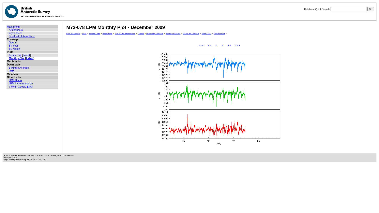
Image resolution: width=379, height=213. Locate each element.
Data (11, 70)
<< (210, 45)
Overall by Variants (154, 34)
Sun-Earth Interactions (22, 36)
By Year (13, 45)
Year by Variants (173, 34)
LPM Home (15, 80)
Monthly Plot (16, 58)
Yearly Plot (15, 55)
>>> (237, 45)
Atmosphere (16, 29)
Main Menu (13, 26)
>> (229, 45)
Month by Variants (191, 34)
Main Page (107, 34)
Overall (13, 42)
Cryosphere (15, 33)
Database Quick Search (317, 9)
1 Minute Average (19, 67)
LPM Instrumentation (21, 83)
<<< (201, 45)
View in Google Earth (21, 86)
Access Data (94, 34)
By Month (14, 48)
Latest (26, 55)
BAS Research (73, 34)
